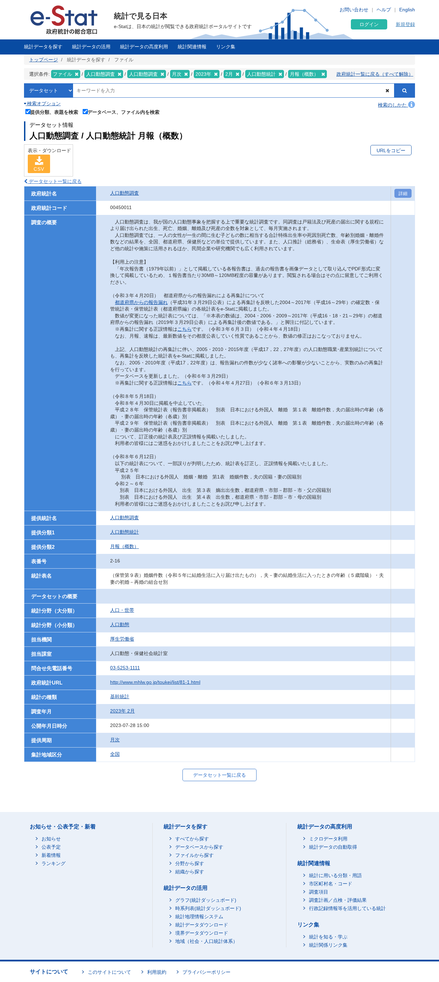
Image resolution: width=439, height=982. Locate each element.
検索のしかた (393, 105)
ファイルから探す (194, 855)
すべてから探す (192, 838)
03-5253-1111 (125, 667)
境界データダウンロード (201, 933)
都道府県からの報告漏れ (141, 302)
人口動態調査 (124, 193)
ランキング (53, 863)
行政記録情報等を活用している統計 (347, 908)
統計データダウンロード (201, 924)
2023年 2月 (122, 711)
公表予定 (51, 847)
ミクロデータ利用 (328, 838)
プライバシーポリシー (206, 972)
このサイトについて (109, 972)
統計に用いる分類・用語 (335, 875)
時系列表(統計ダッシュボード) (208, 908)
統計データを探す (43, 46)
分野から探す (189, 863)
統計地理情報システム (199, 916)
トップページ (43, 59)
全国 (115, 754)
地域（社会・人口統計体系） (206, 941)
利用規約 (156, 972)
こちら (184, 329)
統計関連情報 (192, 46)
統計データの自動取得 (333, 847)
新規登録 (405, 24)
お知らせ (51, 838)
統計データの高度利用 (144, 46)
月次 (115, 739)
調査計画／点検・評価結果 (338, 900)
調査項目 (318, 891)
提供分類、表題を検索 (54, 111)
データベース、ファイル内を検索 (123, 111)
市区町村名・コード (330, 883)
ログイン (369, 24)
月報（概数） (124, 546)
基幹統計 (119, 696)
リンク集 (225, 46)
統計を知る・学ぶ (328, 936)
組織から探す (189, 871)
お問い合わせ (354, 9)
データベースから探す (199, 847)
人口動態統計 (124, 532)
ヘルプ (384, 9)
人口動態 (119, 624)
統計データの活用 (91, 46)
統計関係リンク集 (328, 945)
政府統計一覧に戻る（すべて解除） (374, 74)
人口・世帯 (122, 610)
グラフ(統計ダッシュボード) (205, 900)
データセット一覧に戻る (54, 181)
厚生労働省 (122, 639)
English (407, 9)
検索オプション (43, 103)
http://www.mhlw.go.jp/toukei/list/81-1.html (155, 682)
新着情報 (51, 855)
